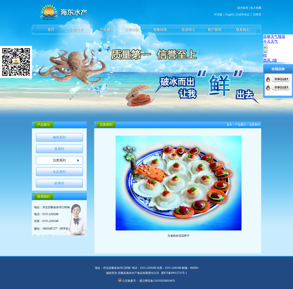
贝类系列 (59, 160)
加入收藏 (255, 7)
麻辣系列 (59, 137)
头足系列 (59, 172)
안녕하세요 (242, 14)
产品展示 (240, 124)
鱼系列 (59, 149)
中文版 (218, 14)
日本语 (257, 14)
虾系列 (59, 183)
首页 (229, 124)
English (230, 14)
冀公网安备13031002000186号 (157, 280)
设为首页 (242, 7)
